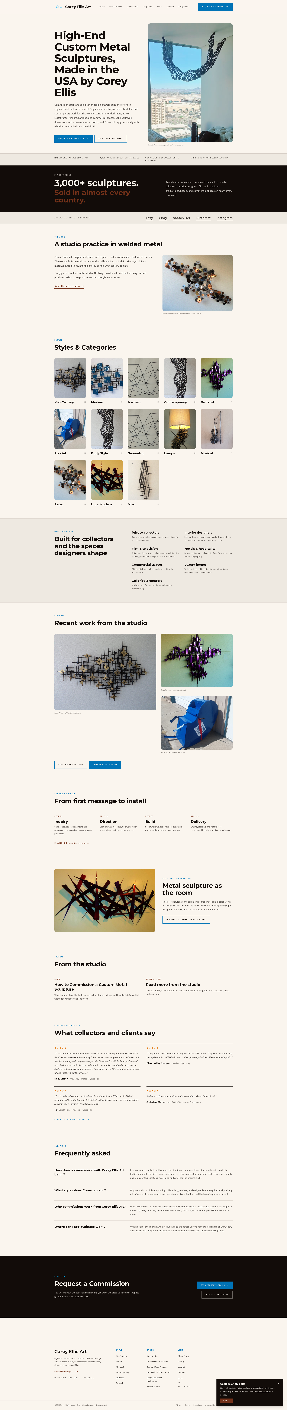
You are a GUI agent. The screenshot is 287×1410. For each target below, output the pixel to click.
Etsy (149, 218)
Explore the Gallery (70, 764)
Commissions (132, 6)
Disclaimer (197, 1405)
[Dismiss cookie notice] (278, 1383)
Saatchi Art (181, 218)
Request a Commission (215, 6)
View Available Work (111, 138)
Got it (226, 1401)
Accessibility (210, 1405)
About (159, 6)
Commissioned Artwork (157, 1361)
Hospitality (147, 6)
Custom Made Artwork (157, 1367)
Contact (181, 1372)
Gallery (101, 6)
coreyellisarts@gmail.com (66, 1371)
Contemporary (122, 1372)
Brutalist (120, 1377)
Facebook (88, 1378)
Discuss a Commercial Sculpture (186, 919)
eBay (163, 218)
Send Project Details (213, 1285)
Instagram (225, 218)
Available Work (115, 6)
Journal (170, 6)
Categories (183, 6)
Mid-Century (121, 1356)
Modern (119, 1361)
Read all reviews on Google (70, 1119)
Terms (187, 1405)
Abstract (120, 1367)
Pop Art (119, 1383)
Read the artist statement (69, 286)
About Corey (183, 1356)
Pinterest (203, 218)
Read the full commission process (71, 843)
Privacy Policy (263, 1391)
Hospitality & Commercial (158, 1372)
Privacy (178, 1405)
